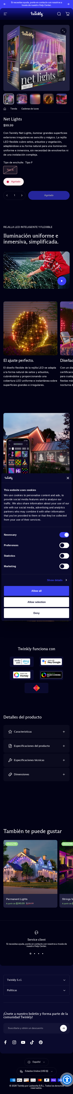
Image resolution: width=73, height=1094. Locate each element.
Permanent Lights (17, 899)
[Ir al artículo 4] (61, 99)
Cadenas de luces (30, 109)
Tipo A (10, 170)
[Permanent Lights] (30, 867)
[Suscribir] (63, 1028)
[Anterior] (4, 4)
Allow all (36, 590)
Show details (54, 580)
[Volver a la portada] (4, 109)
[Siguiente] (68, 4)
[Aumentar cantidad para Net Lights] (21, 195)
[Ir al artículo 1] (22, 99)
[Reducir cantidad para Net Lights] (7, 195)
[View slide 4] (43, 953)
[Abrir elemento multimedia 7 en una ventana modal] (63, 31)
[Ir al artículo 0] (8, 99)
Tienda (13, 109)
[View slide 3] (38, 953)
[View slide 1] (30, 953)
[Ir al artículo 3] (48, 99)
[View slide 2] (34, 953)
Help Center (45, 5)
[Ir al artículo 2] (35, 99)
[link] (30, 328)
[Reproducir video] (36, 270)
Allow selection (37, 602)
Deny (36, 613)
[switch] (64, 545)
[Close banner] (68, 478)
